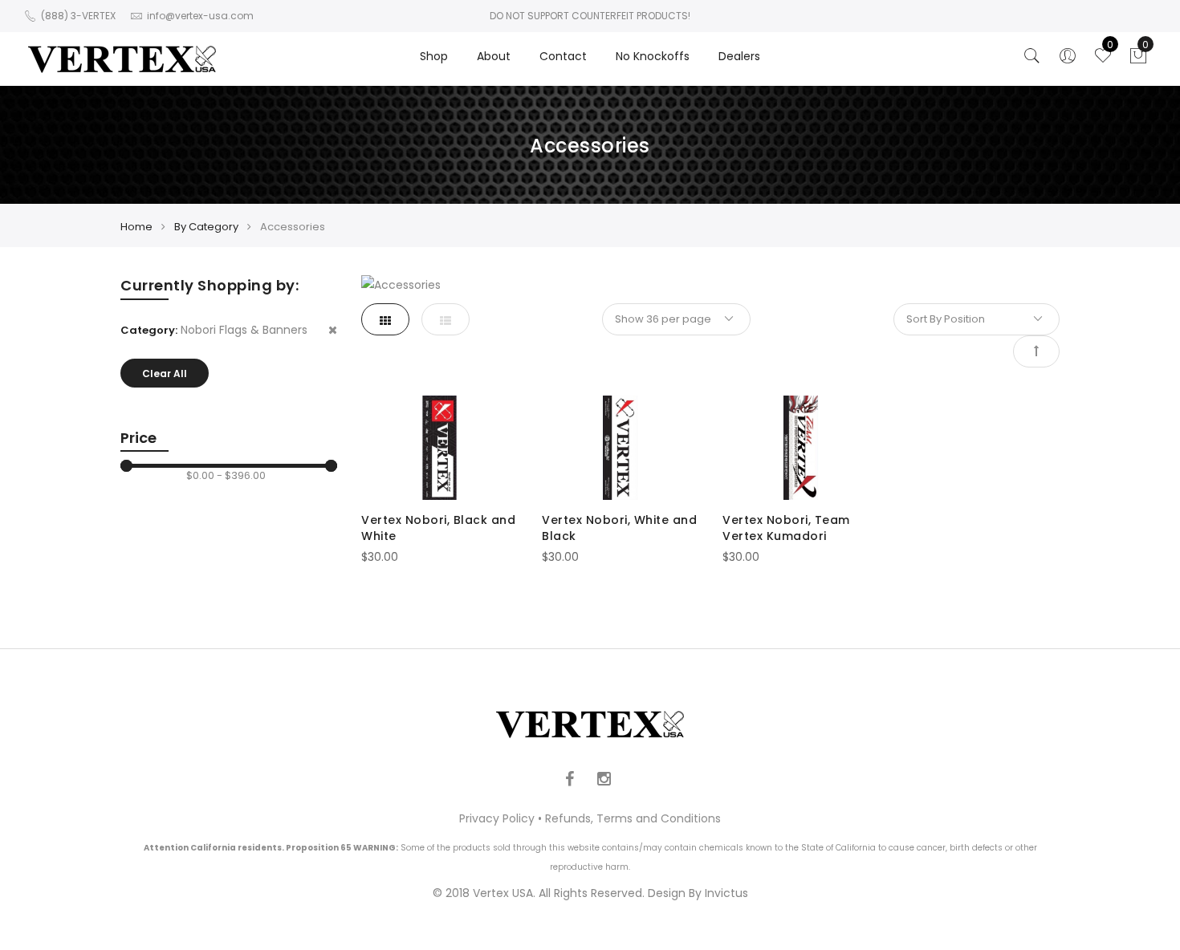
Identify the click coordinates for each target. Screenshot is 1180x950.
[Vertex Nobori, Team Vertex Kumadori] (800, 448)
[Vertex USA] (122, 59)
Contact (563, 56)
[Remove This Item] (332, 330)
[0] (1138, 60)
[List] (445, 319)
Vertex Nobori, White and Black (619, 528)
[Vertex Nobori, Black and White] (439, 448)
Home (136, 226)
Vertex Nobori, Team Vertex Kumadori (786, 528)
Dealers (739, 56)
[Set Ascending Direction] (1036, 351)
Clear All (164, 373)
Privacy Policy (497, 818)
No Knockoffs (653, 56)
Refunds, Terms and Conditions (633, 818)
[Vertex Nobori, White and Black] (620, 448)
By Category (206, 226)
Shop (434, 56)
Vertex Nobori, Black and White (438, 528)
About (494, 56)
